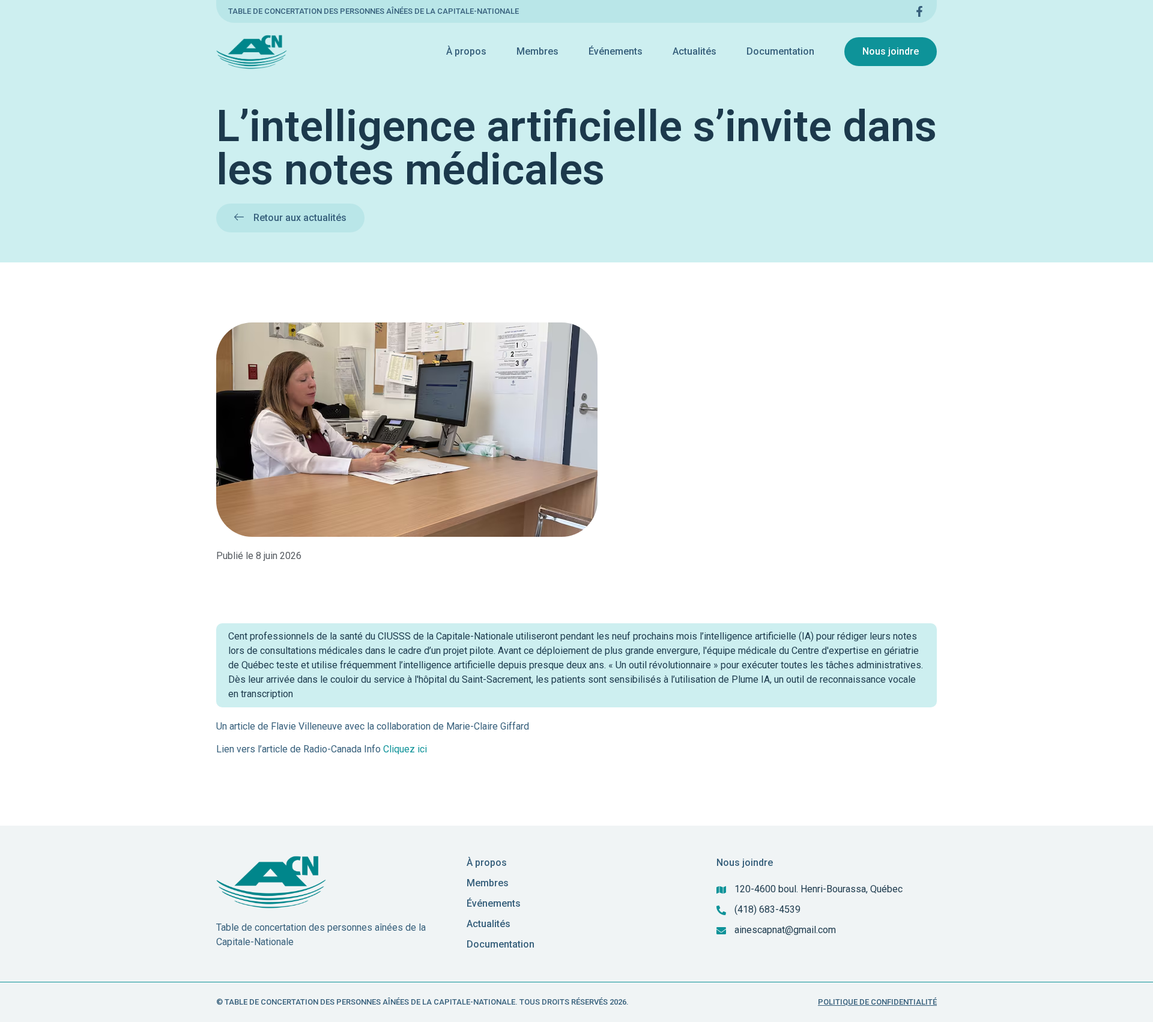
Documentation (780, 51)
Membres (537, 51)
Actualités (694, 51)
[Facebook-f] (919, 11)
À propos (466, 51)
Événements (616, 51)
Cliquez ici (405, 749)
